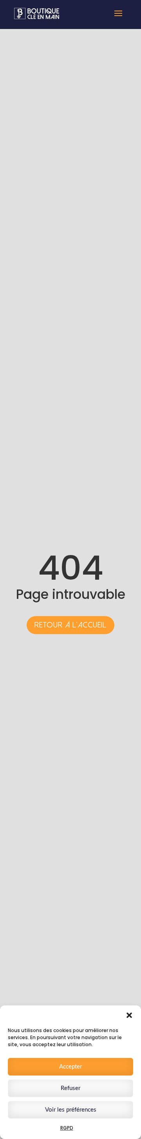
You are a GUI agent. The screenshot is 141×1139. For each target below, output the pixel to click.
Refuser (70, 1088)
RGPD (66, 1128)
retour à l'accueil (70, 625)
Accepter (70, 1067)
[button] (129, 1015)
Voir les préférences (70, 1110)
